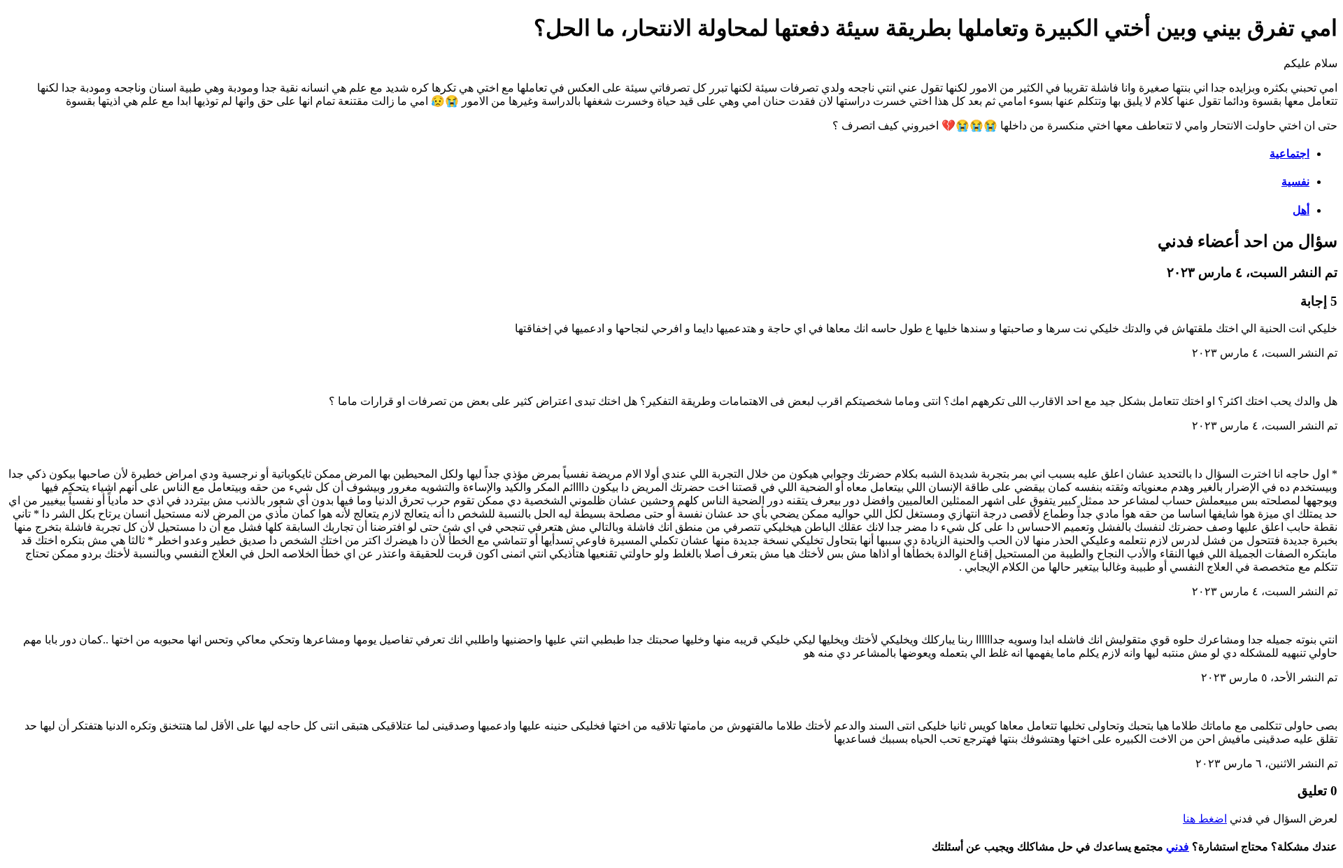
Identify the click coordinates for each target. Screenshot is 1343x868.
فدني (1177, 847)
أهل (1301, 210)
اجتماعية (1289, 153)
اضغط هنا (1205, 819)
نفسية (1295, 181)
